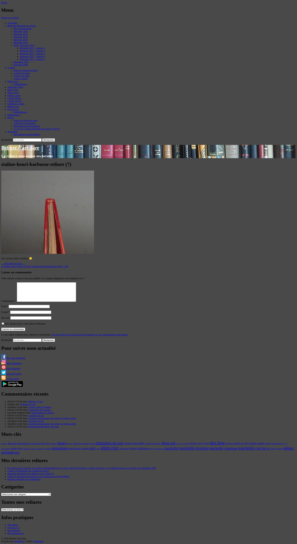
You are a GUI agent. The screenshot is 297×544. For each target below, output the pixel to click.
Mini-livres (12, 81)
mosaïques (60, 448)
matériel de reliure (30, 449)
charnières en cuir (109, 443)
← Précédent (7, 263)
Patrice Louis (13, 95)
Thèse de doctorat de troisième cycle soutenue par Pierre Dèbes (38, 476)
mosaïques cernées (78, 448)
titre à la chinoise (156, 448)
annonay (4, 443)
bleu (47, 443)
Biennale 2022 (21, 37)
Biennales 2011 (21, 62)
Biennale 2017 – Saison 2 (32, 51)
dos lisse (217, 442)
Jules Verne (13, 92)
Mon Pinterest (13, 368)
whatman (279, 449)
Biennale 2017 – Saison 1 (32, 48)
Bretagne (69, 443)
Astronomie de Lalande (39, 410)
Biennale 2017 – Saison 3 (32, 53)
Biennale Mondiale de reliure (21, 25)
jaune (14, 448)
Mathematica (13, 115)
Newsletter (12, 525)
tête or (266, 448)
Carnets (11, 67)
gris (286, 443)
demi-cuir (169, 443)
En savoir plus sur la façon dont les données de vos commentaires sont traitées (90, 334)
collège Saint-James (152, 443)
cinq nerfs (138, 443)
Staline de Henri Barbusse (44, 266)
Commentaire (8, 301)
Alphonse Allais (15, 87)
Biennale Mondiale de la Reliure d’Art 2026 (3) (30, 473)
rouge (132, 448)
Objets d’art (13, 109)
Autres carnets (21, 78)
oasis (98, 449)
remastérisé (124, 448)
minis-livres (41, 449)
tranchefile (171, 448)
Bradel (61, 443)
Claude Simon (14, 101)
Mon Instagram (13, 363)
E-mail (5, 312)
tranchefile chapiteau (223, 448)
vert (273, 448)
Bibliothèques (20, 84)
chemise (128, 443)
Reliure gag (13, 106)
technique (142, 448)
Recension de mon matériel (27, 126)
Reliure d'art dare (20, 147)
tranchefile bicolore (193, 448)
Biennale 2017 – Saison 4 (32, 56)
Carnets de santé (22, 76)
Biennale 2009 (21, 64)
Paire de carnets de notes (26, 70)
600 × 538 (63, 266)
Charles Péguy (14, 98)
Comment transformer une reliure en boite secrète (52, 418)
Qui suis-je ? (13, 527)
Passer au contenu (10, 17)
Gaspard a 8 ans (36, 415)
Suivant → (20, 263)
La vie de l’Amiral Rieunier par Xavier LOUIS (37, 129)
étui (17, 452)
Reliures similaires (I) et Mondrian (24, 479)
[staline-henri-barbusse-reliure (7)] (47, 253)
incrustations (5, 449)
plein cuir (109, 447)
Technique (12, 131)
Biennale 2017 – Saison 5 (32, 59)
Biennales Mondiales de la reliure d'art (26, 443)
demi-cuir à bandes (183, 443)
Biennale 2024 (21, 34)
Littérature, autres (15, 103)
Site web (5, 317)
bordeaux (53, 443)
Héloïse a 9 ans (35, 401)
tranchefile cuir (249, 448)
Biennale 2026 (21, 31)
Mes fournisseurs (15, 533)
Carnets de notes (22, 73)
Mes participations (22, 28)
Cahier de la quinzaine (24, 123)
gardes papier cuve (260, 443)
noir (93, 448)
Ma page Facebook (15, 358)
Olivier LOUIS (24, 266)
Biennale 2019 (21, 42)
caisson (92, 443)
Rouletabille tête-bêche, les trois (43, 426)
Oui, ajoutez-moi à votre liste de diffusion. (25, 323)
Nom (4, 306)
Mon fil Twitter (13, 374)
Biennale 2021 (21, 39)
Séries (10, 117)
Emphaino (38, 541)
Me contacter (13, 530)
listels (20, 448)
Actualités (12, 23)
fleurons (229, 443)
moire (48, 448)
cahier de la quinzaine (81, 443)
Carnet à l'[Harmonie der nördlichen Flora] (28, 471)
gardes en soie (241, 443)
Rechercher (6, 140)
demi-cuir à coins (199, 443)
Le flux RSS (12, 379)
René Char (12, 90)
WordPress (19, 541)
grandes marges (277, 443)
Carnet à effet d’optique (39, 407)
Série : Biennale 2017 (24, 45)
